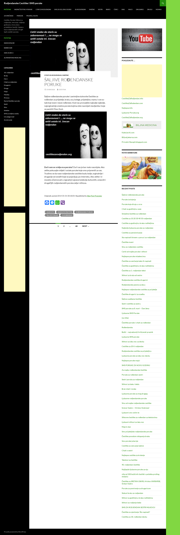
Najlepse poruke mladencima (133, 256)
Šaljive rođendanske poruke (68, 82)
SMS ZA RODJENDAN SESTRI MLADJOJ (138, 507)
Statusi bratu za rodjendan (132, 493)
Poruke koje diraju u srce (132, 204)
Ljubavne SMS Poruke (130, 313)
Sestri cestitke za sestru (131, 304)
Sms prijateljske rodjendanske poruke (137, 431)
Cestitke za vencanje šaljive (133, 446)
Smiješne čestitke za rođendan (134, 214)
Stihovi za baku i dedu (130, 384)
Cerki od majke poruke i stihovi (134, 251)
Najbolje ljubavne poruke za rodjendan (137, 228)
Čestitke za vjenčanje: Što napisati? (136, 512)
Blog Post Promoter (94, 196)
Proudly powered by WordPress (15, 532)
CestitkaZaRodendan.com (132, 103)
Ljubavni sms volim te (130, 412)
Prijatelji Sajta (32, 16)
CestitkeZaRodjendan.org (132, 117)
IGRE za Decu (8, 53)
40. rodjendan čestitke (131, 465)
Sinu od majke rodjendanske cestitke (136, 403)
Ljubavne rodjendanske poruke (134, 398)
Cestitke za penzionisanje (132, 233)
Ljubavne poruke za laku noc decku (136, 356)
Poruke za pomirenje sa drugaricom (136, 488)
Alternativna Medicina (12, 58)
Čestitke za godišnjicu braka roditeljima (138, 266)
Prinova (20, 16)
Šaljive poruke (52, 215)
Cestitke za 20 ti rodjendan (132, 346)
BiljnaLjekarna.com (129, 137)
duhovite (50, 212)
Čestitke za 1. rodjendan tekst (134, 270)
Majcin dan (126, 427)
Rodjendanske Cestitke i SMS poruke (23, 3)
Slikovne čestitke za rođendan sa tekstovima (139, 417)
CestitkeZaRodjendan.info (132, 98)
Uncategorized (9, 117)
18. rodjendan (80, 9)
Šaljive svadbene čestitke (132, 299)
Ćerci (116, 9)
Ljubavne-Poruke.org (130, 113)
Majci (130, 9)
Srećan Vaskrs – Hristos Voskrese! (135, 408)
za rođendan (67, 215)
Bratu (108, 9)
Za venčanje (8, 16)
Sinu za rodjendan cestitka (132, 247)
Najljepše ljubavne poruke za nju (135, 469)
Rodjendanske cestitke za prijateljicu (136, 351)
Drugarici (140, 9)
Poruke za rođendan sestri (132, 375)
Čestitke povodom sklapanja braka (136, 436)
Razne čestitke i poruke (23, 9)
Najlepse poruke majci (131, 360)
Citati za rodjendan (43, 9)
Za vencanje (8, 120)
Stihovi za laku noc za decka (133, 341)
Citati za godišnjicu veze (131, 209)
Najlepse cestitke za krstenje (133, 455)
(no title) (125, 318)
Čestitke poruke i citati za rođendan (136, 322)
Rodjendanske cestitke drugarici (135, 280)
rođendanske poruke (84, 212)
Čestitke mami (127, 242)
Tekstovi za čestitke (129, 460)
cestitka (62, 90)
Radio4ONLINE (9, 43)
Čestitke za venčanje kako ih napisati (136, 261)
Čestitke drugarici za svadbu (133, 294)
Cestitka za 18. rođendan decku (134, 517)
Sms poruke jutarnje (130, 441)
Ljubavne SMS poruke (130, 337)
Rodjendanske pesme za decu (133, 285)
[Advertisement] (142, 80)
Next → (85, 226)
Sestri (100, 9)
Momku (159, 9)
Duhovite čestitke (65, 212)
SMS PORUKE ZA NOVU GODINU (136, 365)
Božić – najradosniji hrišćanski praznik (137, 332)
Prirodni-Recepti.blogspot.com (134, 142)
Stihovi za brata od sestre (132, 275)
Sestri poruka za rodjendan (132, 379)
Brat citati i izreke (129, 389)
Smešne (92, 9)
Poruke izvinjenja (129, 199)
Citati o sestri (127, 450)
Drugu (149, 9)
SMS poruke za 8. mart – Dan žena (135, 308)
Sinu (123, 9)
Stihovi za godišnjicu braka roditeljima (137, 498)
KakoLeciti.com (128, 132)
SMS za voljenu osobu (62, 9)
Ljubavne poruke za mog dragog (134, 394)
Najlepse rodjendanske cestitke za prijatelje (139, 289)
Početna (7, 9)
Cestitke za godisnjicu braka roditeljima (138, 223)
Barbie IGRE (8, 48)
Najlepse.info (127, 108)
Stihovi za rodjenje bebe (131, 502)
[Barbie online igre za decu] (141, 168)
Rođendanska (127, 327)
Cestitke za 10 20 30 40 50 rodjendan (137, 218)
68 (76, 226)
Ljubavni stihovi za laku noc (133, 422)
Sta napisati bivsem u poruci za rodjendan (138, 237)
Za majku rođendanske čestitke (134, 370)
